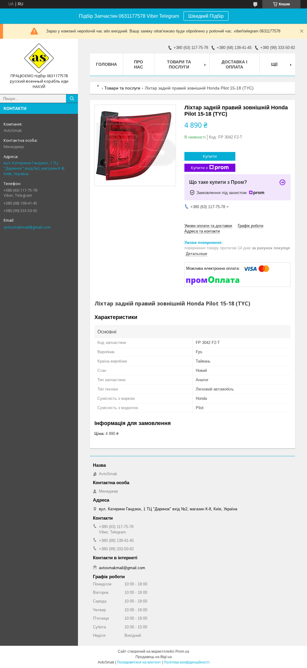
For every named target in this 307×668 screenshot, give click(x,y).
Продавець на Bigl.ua (154, 657)
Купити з (199, 167)
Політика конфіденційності (187, 662)
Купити (210, 156)
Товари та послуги (179, 64)
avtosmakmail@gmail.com (27, 227)
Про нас (138, 64)
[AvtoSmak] (38, 58)
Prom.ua (182, 651)
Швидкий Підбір (206, 16)
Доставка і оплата (234, 64)
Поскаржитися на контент (139, 662)
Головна (106, 64)
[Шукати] (72, 98)
